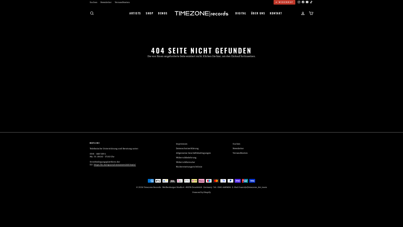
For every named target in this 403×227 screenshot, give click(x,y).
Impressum (181, 144)
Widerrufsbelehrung (186, 157)
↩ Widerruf (284, 2)
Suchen (93, 2)
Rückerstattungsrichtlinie (189, 167)
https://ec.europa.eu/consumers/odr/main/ (115, 164)
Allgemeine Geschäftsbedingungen (193, 153)
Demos (163, 13)
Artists (135, 13)
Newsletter (106, 2)
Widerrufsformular (185, 162)
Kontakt (276, 13)
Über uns (258, 13)
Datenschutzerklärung (187, 148)
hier (218, 56)
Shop (149, 13)
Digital (240, 13)
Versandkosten (122, 2)
